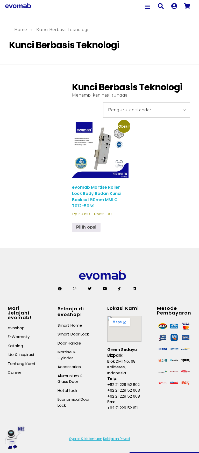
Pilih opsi (86, 227)
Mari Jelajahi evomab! (20, 313)
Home (20, 29)
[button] (148, 7)
